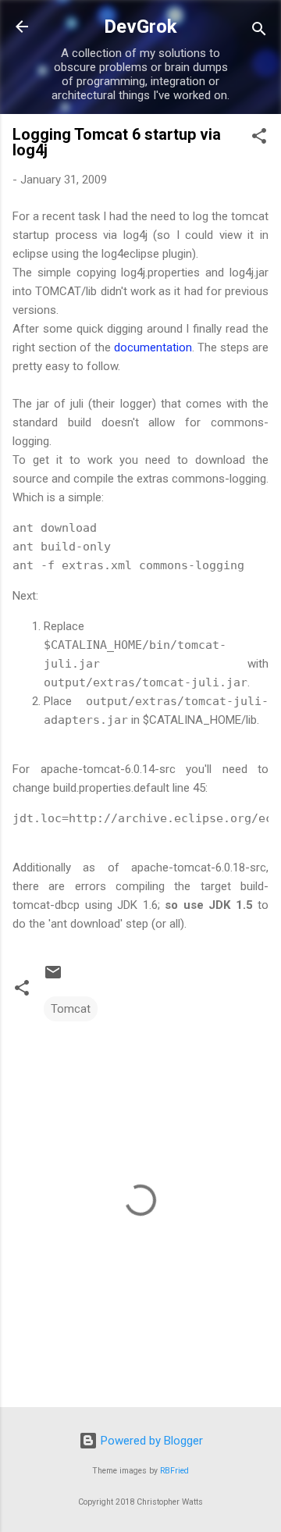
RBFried (174, 1471)
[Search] (259, 31)
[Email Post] (53, 978)
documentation (153, 347)
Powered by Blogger (150, 1441)
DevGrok (140, 26)
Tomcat (71, 1009)
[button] (259, 138)
